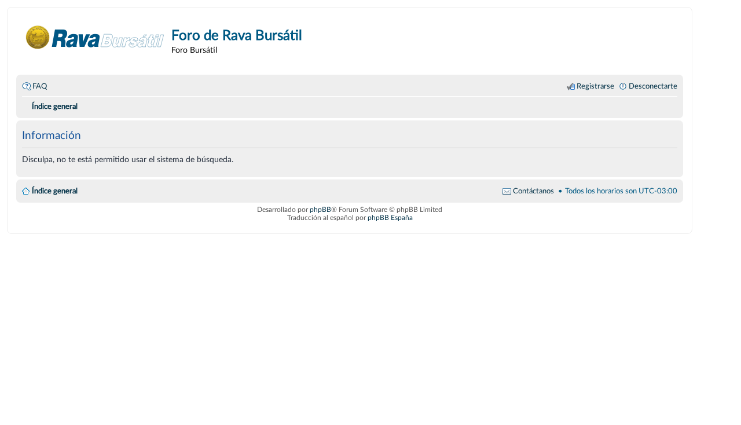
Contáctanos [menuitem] (533, 191)
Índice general (55, 191)
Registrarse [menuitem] (595, 86)
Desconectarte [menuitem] (653, 86)
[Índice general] (95, 37)
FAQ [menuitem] (39, 86)
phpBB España (390, 217)
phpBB (320, 209)
